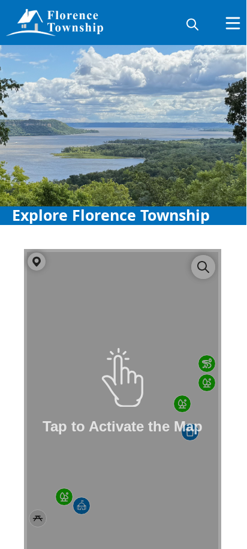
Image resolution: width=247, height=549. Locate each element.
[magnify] (192, 24)
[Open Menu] (232, 23)
